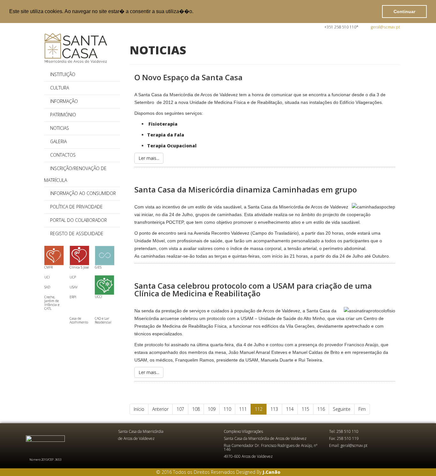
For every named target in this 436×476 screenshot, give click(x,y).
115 (305, 409)
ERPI (73, 297)
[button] (196, 12)
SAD (47, 287)
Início (139, 409)
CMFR (48, 267)
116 (321, 409)
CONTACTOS (63, 155)
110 (227, 409)
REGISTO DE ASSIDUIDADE (76, 233)
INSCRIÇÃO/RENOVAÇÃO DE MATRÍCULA (75, 174)
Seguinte (341, 409)
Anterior (160, 409)
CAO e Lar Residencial (103, 320)
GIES (98, 267)
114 (290, 409)
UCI (47, 277)
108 (196, 409)
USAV (74, 287)
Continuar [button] (404, 11)
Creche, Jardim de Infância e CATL (51, 303)
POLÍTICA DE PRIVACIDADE (76, 207)
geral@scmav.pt (385, 27)
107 (180, 409)
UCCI (98, 296)
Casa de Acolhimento (79, 320)
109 (211, 409)
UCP (73, 277)
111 (243, 409)
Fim (362, 409)
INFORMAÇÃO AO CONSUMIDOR (83, 193)
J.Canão (271, 472)
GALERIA (58, 141)
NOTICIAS (59, 128)
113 (274, 409)
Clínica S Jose (79, 267)
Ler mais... (149, 158)
